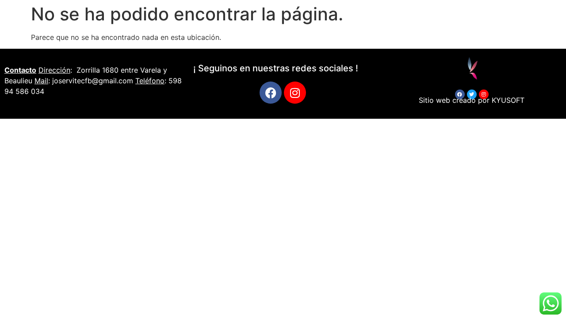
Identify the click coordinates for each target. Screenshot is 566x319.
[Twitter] (472, 94)
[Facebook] (271, 93)
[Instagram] (295, 93)
